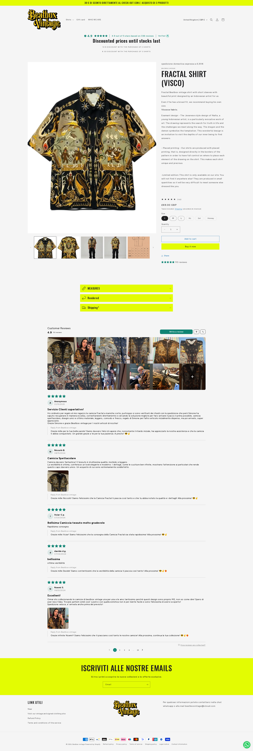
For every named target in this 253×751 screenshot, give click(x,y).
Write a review (176, 331)
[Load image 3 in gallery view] (92, 248)
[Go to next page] (143, 650)
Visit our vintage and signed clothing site (46, 714)
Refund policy (108, 744)
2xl (200, 219)
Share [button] (166, 256)
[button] (69, 20)
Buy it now (190, 246)
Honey (212, 219)
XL (191, 219)
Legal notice (164, 744)
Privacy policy (121, 744)
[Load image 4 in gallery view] (115, 248)
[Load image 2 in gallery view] (68, 248)
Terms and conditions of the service (44, 723)
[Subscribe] (147, 684)
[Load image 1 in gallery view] (45, 248)
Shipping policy (151, 744)
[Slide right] (153, 247)
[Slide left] (30, 247)
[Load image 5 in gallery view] (139, 248)
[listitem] (60, 350)
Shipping (178, 209)
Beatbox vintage (78, 744)
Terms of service (135, 744)
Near (30, 709)
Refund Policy (34, 718)
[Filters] (196, 332)
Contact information (179, 744)
